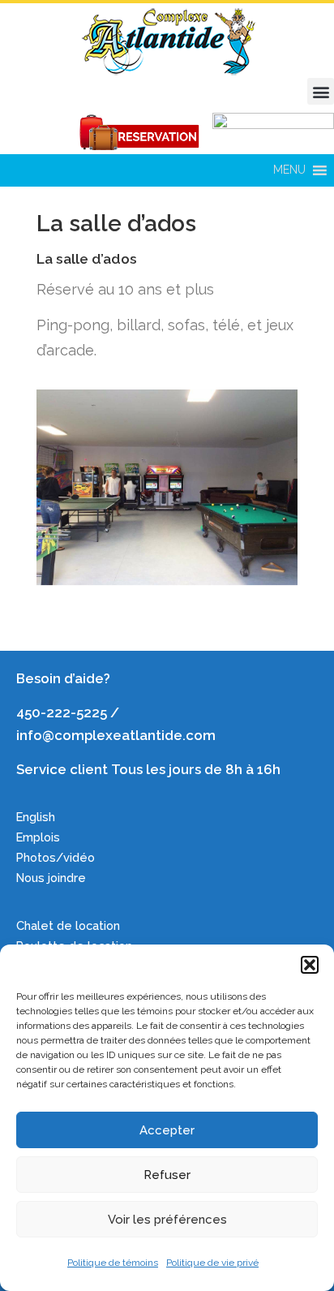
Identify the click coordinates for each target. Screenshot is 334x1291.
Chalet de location (68, 925)
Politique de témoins (112, 1262)
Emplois (39, 837)
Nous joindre (51, 877)
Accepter (167, 1130)
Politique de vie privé (212, 1262)
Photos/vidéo (55, 857)
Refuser (167, 1175)
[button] (310, 965)
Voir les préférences (167, 1219)
